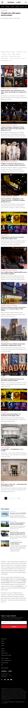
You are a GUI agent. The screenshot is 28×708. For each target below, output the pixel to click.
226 (19, 498)
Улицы (17, 6)
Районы (7, 6)
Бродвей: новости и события (8, 51)
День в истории (4, 58)
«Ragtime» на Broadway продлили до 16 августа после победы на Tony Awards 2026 (13, 164)
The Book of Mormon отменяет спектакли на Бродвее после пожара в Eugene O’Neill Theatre (13, 309)
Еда (26, 6)
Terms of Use (6, 701)
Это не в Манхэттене (15, 58)
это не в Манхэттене (18, 586)
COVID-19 (24, 58)
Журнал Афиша (4, 668)
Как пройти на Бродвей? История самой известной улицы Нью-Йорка (12, 379)
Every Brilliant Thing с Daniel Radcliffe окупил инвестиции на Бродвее (14, 273)
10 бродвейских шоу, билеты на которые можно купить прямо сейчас (12, 237)
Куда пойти (19, 51)
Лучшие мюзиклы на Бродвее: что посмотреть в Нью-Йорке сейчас (11, 414)
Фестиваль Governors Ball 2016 (18, 513)
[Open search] (26, 2)
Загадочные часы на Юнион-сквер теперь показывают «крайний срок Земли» (13, 344)
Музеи (2, 6)
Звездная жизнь (5, 60)
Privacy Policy (11, 701)
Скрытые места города (14, 56)
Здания (22, 6)
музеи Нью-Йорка (5, 579)
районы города (9, 580)
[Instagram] (5, 679)
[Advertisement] (14, 36)
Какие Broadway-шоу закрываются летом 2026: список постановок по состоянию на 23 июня (14, 92)
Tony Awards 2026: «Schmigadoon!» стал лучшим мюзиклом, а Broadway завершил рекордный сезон (13, 200)
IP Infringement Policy (20, 701)
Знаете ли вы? (4, 56)
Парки (12, 6)
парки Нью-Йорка (22, 579)
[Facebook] (2, 679)
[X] (8, 679)
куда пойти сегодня (21, 582)
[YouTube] (11, 679)
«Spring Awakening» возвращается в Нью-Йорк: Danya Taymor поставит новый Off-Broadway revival (13, 128)
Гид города (13, 511)
